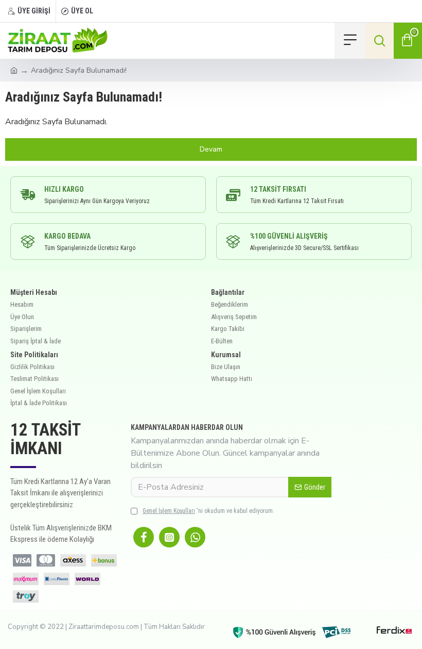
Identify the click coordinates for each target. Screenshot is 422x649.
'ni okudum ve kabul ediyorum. (208, 510)
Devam (211, 149)
